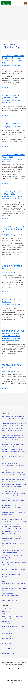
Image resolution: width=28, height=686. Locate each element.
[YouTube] (18, 668)
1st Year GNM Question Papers (9, 560)
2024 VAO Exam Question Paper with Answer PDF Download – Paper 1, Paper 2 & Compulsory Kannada (14, 440)
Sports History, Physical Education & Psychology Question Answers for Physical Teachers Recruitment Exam (13, 496)
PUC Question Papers (7, 643)
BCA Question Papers (7, 613)
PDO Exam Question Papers (8, 641)
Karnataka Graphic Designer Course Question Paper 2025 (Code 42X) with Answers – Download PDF (13, 468)
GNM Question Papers (7, 623)
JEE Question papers (7, 633)
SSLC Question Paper (7, 648)
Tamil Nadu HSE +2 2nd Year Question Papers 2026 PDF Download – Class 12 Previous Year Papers (13, 456)
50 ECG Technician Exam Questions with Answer (14, 548)
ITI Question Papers (6, 631)
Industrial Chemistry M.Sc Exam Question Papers (14, 562)
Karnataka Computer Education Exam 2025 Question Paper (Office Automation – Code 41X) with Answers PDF (14, 475)
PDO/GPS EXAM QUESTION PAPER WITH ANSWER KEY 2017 (13, 229)
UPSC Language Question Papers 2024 (11, 595)
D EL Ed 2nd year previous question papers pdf (13, 536)
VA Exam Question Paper (8, 653)
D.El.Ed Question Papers (7, 618)
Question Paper (10, 198)
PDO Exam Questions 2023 (13, 124)
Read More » (5, 87)
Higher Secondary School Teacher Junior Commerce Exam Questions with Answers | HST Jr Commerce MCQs (13, 512)
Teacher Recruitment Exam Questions (11, 651)
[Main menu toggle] (25, 3)
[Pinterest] (15, 668)
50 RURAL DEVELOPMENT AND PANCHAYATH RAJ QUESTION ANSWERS (13, 333)
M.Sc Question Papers (7, 636)
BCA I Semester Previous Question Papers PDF (13, 519)
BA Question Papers (6, 611)
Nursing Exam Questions (8, 638)
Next (24, 396)
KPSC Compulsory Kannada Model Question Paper (14, 588)
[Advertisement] (14, 21)
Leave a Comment (6, 65)
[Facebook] (9, 668)
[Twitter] (12, 668)
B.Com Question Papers (7, 608)
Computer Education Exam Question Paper (12, 616)
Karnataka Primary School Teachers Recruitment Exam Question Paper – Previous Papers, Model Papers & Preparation (14, 419)
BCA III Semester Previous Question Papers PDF (13, 517)
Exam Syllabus (5, 621)
